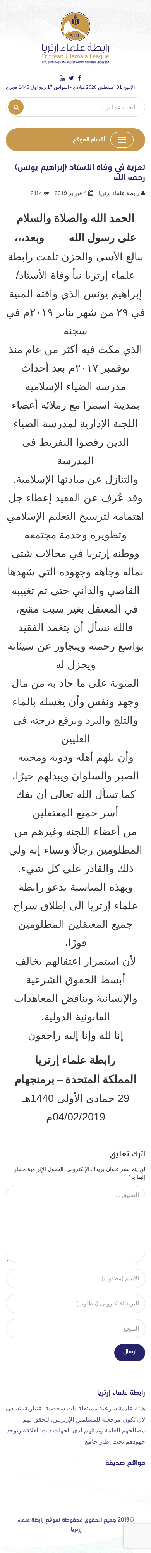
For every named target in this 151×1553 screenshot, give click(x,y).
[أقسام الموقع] (122, 140)
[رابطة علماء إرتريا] (75, 37)
